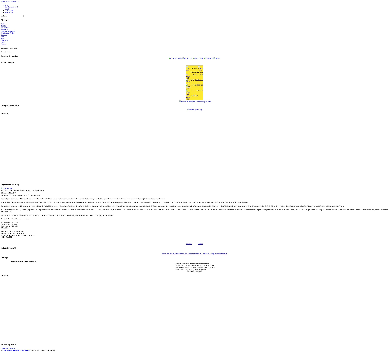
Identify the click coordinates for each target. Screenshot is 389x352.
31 (197, 95)
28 (191, 95)
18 (199, 85)
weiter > (200, 244)
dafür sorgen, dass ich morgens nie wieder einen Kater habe (195, 267)
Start (6, 5)
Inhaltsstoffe (9, 12)
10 (197, 80)
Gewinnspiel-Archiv (7, 33)
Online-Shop (9, 10)
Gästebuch (4, 40)
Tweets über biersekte (8, 348)
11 (199, 80)
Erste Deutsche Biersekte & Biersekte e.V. (16, 350)
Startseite (4, 24)
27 (202, 90)
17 (197, 85)
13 (202, 80)
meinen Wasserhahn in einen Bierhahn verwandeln (192, 264)
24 (197, 90)
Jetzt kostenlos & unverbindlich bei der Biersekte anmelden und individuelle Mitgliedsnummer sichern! (194, 254)
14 (191, 85)
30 (195, 95)
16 (195, 85)
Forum (7, 9)
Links (2, 42)
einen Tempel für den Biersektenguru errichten (191, 269)
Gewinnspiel (5, 27)
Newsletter (4, 29)
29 (193, 95)
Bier (2, 37)
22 (193, 90)
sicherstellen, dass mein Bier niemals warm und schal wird (195, 265)
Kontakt (3, 44)
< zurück (189, 244)
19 (200, 85)
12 (200, 80)
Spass (2, 38)
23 (195, 90)
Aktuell (3, 26)
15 (193, 85)
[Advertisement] (194, 149)
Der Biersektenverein (11, 7)
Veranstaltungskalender (8, 31)
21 (191, 90)
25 (199, 90)
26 (200, 90)
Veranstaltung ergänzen (203, 102)
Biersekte (4, 35)
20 (202, 85)
